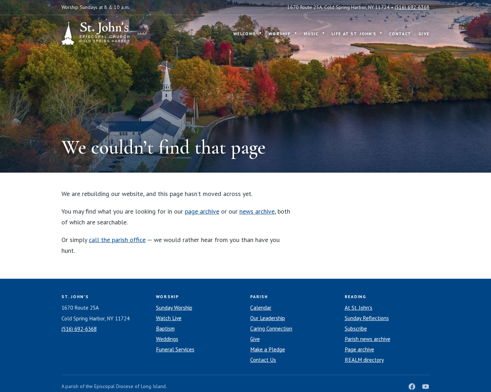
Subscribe (356, 328)
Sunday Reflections (367, 318)
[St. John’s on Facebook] (412, 387)
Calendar (260, 307)
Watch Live (169, 318)
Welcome (244, 33)
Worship (280, 33)
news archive (257, 211)
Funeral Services (175, 349)
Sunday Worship (174, 307)
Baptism (165, 328)
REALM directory (364, 359)
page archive (202, 211)
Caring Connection (271, 328)
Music (311, 33)
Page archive (359, 349)
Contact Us (263, 359)
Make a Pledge (267, 349)
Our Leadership (267, 318)
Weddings (167, 339)
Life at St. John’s (353, 33)
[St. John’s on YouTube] (426, 387)
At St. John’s (358, 307)
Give (424, 33)
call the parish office (117, 240)
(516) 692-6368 (412, 7)
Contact (400, 33)
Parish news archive (367, 339)
